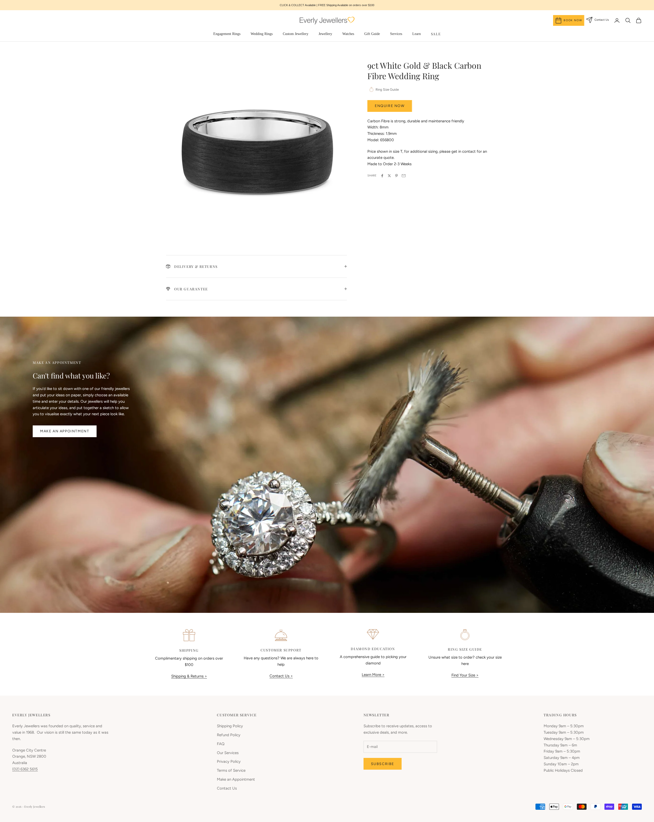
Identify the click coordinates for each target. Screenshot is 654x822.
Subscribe (382, 764)
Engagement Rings (226, 34)
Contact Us (227, 788)
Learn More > (373, 674)
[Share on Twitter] (389, 176)
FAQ (221, 744)
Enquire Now (390, 106)
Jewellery (325, 34)
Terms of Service (231, 770)
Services (396, 34)
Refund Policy (228, 735)
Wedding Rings (262, 34)
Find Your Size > (464, 675)
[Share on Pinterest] (396, 176)
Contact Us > (281, 676)
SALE (436, 33)
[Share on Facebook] (382, 176)
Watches (348, 34)
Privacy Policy (229, 761)
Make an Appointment (64, 431)
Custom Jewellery (295, 34)
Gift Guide (372, 34)
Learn (416, 34)
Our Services (228, 752)
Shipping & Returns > (189, 676)
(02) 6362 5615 (25, 769)
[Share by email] (404, 176)
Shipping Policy (230, 726)
